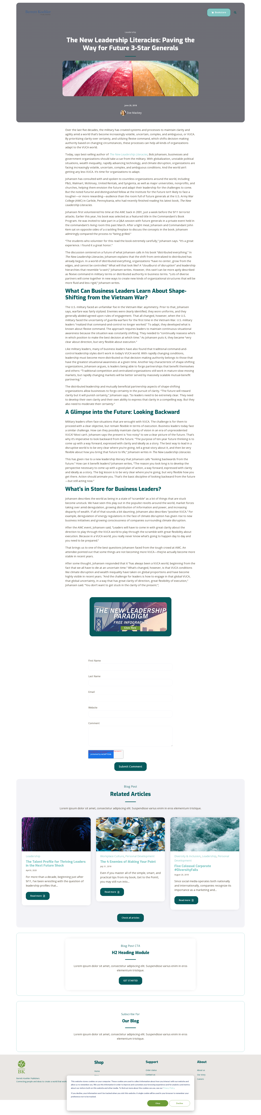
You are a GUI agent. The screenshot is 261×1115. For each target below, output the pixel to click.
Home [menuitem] (97, 1071)
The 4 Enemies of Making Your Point (128, 861)
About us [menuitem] (201, 1070)
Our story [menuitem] (201, 1074)
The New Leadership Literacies (128, 154)
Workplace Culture (112, 856)
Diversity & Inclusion (187, 856)
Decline (179, 1103)
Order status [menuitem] (151, 1070)
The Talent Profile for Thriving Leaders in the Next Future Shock (56, 863)
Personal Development (140, 856)
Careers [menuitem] (200, 1079)
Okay (157, 1103)
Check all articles (130, 917)
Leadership (130, 32)
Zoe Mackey (134, 113)
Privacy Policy (168, 1088)
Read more (36, 895)
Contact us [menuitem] (150, 1074)
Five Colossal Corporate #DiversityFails (192, 868)
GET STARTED (130, 980)
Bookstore (220, 12)
